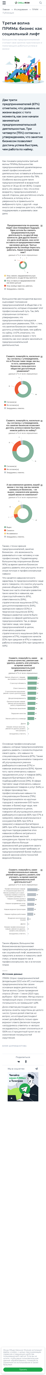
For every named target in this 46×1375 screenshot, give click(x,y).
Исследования (21, 9)
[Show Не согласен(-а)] (11, 405)
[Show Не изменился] (10, 534)
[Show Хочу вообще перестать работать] (18, 286)
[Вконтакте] (19, 1061)
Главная (6, 9)
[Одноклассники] (26, 1061)
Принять (23, 1369)
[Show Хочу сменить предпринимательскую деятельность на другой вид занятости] (20, 277)
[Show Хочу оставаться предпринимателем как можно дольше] (20, 282)
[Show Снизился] (9, 530)
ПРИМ (35, 9)
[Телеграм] (36, 1069)
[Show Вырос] (8, 527)
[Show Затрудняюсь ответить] (14, 289)
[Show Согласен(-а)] (10, 402)
